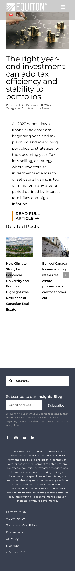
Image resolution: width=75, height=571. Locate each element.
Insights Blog (49, 392)
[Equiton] (26, 4)
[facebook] (7, 433)
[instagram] (16, 433)
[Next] (66, 272)
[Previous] (9, 272)
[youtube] (24, 433)
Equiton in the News (35, 108)
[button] (56, 400)
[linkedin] (32, 433)
